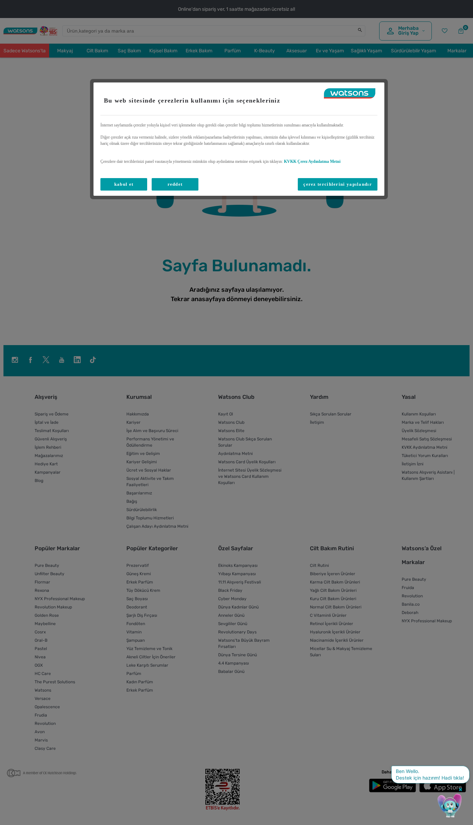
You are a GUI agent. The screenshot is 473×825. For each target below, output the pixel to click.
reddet (175, 184)
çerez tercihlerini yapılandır (337, 184)
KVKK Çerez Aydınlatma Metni (312, 161)
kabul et (123, 184)
